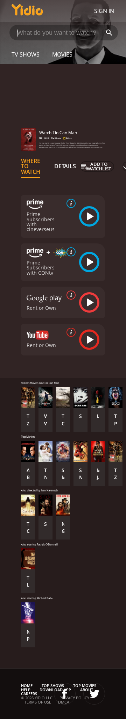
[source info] (70, 203)
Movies (62, 54)
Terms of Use (37, 702)
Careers (29, 693)
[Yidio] (27, 11)
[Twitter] (94, 694)
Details (65, 166)
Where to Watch (30, 166)
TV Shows (26, 54)
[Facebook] (65, 694)
